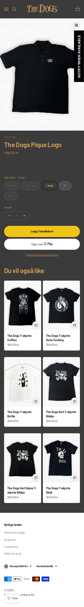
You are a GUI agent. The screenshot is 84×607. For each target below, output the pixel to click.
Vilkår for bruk (12, 553)
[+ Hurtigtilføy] (36, 325)
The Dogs (10, 137)
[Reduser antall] (9, 216)
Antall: (8, 207)
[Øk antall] (24, 216)
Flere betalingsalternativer (42, 254)
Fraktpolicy (11, 546)
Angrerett (10, 539)
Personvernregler (14, 532)
